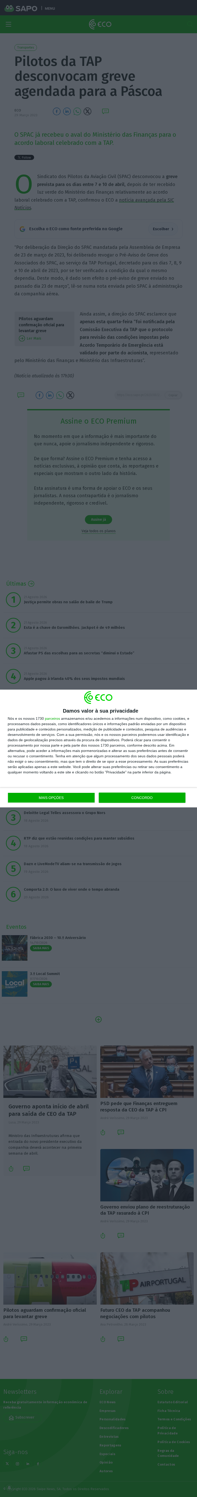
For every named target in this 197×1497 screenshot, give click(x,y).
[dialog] (98, 748)
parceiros (52, 718)
